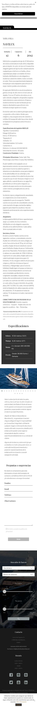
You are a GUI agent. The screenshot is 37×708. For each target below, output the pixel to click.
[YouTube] (18, 682)
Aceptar (18, 705)
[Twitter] (11, 682)
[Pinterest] (26, 675)
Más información (21, 702)
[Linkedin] (26, 682)
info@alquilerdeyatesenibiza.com (21, 649)
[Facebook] (11, 675)
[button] (2, 391)
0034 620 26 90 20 (25, 476)
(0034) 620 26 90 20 (21, 646)
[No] (35, 701)
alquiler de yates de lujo (15, 66)
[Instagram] (18, 675)
